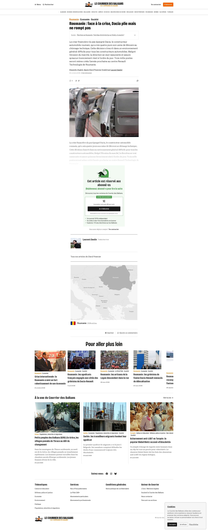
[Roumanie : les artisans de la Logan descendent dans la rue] (114, 360)
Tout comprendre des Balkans (109, 6)
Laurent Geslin (116, 70)
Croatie (94, 12)
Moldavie (130, 12)
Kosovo (107, 12)
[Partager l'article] (137, 81)
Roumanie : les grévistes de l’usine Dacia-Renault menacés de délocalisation (147, 378)
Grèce (100, 12)
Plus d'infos (193, 524)
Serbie (156, 12)
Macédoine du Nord (118, 12)
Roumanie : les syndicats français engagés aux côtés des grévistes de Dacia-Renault (83, 378)
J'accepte (172, 524)
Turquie (170, 12)
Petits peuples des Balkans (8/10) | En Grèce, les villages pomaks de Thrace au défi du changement (57, 441)
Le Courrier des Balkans (109, 4)
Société (94, 19)
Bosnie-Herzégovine (75, 12)
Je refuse (183, 524)
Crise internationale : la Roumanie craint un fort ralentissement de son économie (50, 380)
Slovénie (162, 12)
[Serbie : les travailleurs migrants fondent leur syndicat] (105, 416)
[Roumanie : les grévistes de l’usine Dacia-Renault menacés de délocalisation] (147, 360)
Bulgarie (87, 12)
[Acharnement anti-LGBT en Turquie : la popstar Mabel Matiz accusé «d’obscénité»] (151, 416)
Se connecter (114, 229)
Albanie (63, 12)
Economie (84, 19)
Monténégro (139, 12)
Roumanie (149, 12)
